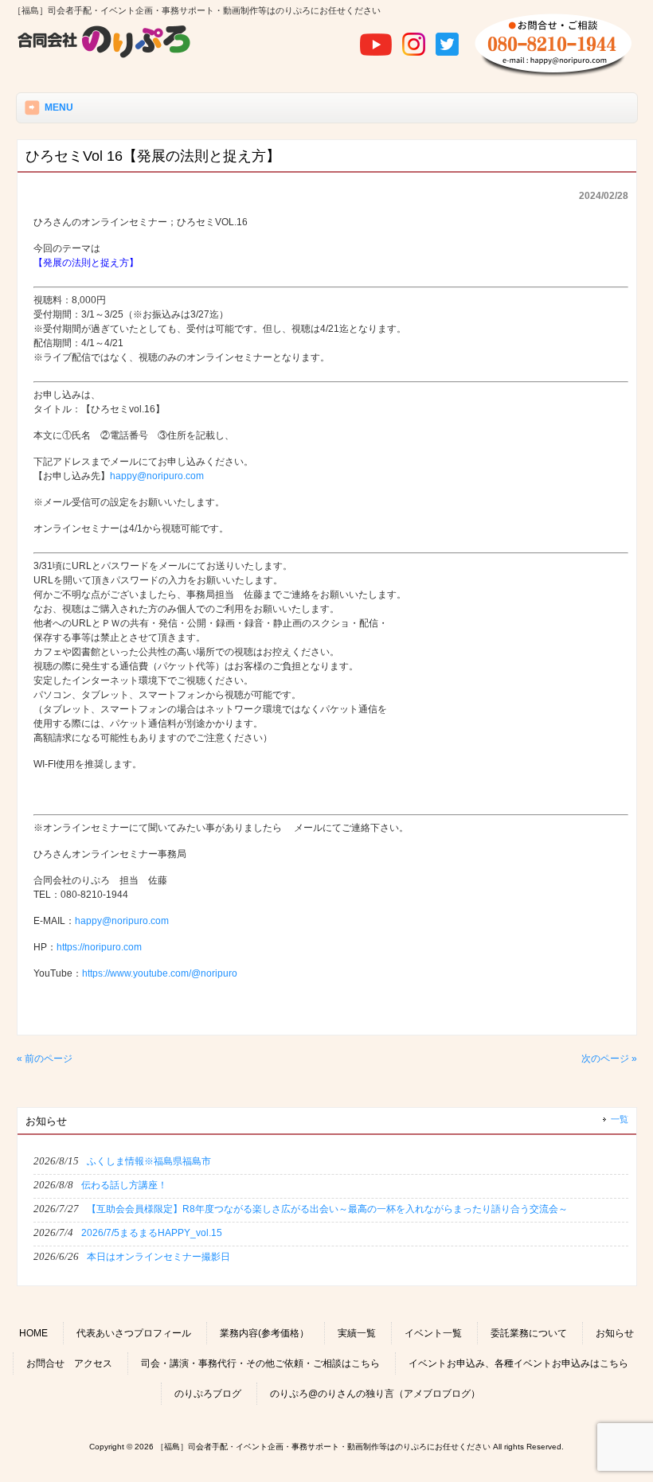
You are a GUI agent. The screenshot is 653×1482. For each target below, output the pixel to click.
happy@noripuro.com (157, 476)
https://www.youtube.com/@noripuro (159, 973)
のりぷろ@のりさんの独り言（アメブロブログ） (375, 1393)
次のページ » (609, 1058)
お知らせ (615, 1333)
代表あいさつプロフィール (133, 1333)
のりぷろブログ (207, 1393)
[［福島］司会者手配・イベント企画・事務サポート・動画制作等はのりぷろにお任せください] (104, 55)
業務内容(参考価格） (264, 1333)
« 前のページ (44, 1058)
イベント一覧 (433, 1333)
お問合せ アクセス (69, 1363)
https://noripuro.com (99, 947)
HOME (33, 1333)
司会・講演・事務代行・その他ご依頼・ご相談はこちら (260, 1363)
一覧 (619, 1119)
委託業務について (529, 1333)
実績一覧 (357, 1333)
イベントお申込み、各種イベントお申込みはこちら (518, 1363)
